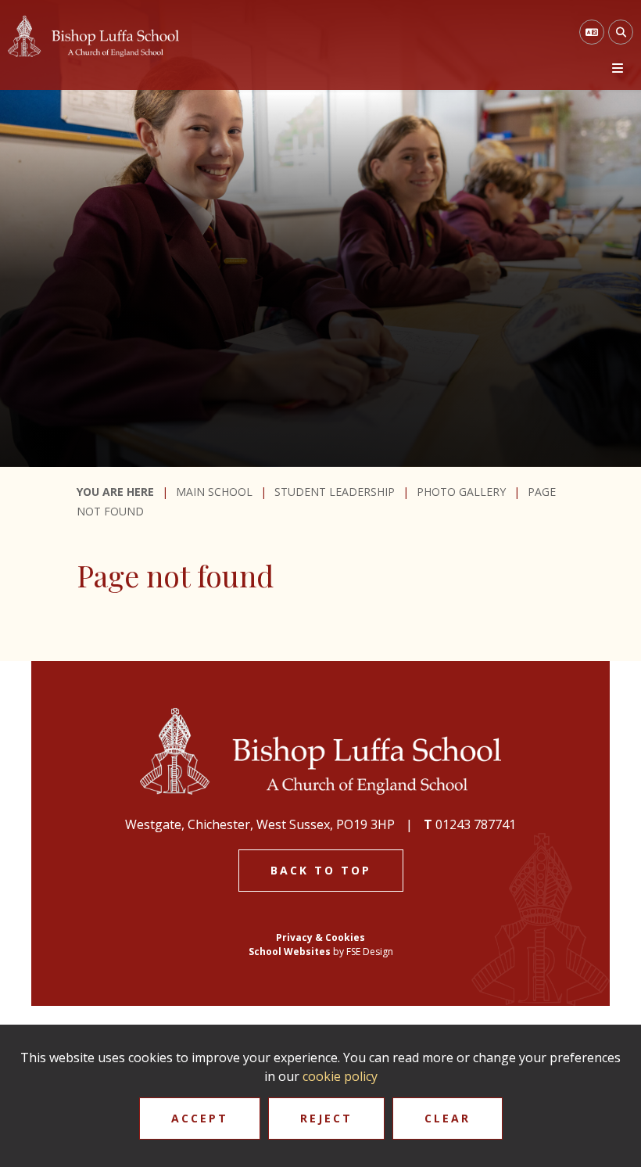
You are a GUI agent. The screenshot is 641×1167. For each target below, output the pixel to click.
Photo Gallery (461, 491)
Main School (214, 491)
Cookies (345, 937)
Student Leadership (334, 491)
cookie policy (340, 1076)
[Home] (93, 36)
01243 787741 (475, 824)
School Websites (290, 951)
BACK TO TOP (320, 870)
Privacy (294, 937)
